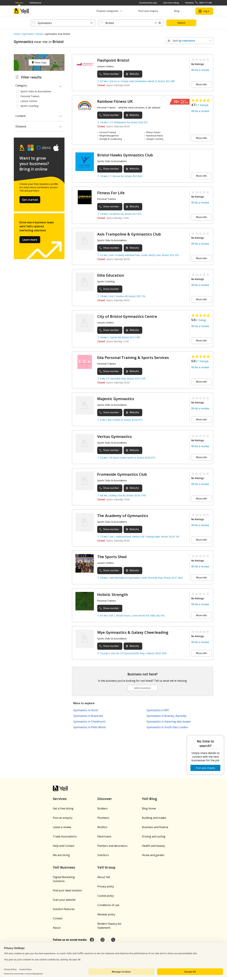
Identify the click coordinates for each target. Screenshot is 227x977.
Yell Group (106, 867)
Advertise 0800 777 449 (198, 2)
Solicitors (103, 855)
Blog (176, 11)
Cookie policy (105, 896)
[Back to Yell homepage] (22, 11)
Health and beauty (153, 846)
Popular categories (107, 11)
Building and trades (154, 818)
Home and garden (153, 855)
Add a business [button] (142, 688)
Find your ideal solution (67, 890)
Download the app (148, 2)
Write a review (200, 70)
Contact (57, 918)
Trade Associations (65, 836)
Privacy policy (105, 886)
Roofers (102, 827)
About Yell (103, 877)
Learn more (29, 240)
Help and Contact (63, 846)
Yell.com (19, 2)
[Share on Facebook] (92, 940)
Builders (102, 808)
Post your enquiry (148, 11)
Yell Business (35, 2)
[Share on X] (113, 940)
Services (60, 798)
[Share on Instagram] (103, 940)
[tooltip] (159, 22)
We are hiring (61, 855)
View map (40, 62)
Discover (104, 798)
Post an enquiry (62, 818)
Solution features (64, 909)
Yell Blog (149, 798)
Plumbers (103, 818)
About (56, 928)
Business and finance (155, 827)
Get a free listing (171, 2)
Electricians (104, 836)
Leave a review (62, 827)
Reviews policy (106, 914)
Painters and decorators (112, 846)
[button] (92, 23)
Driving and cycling (153, 836)
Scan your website (64, 900)
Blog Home (149, 808)
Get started (30, 200)
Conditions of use (108, 905)
